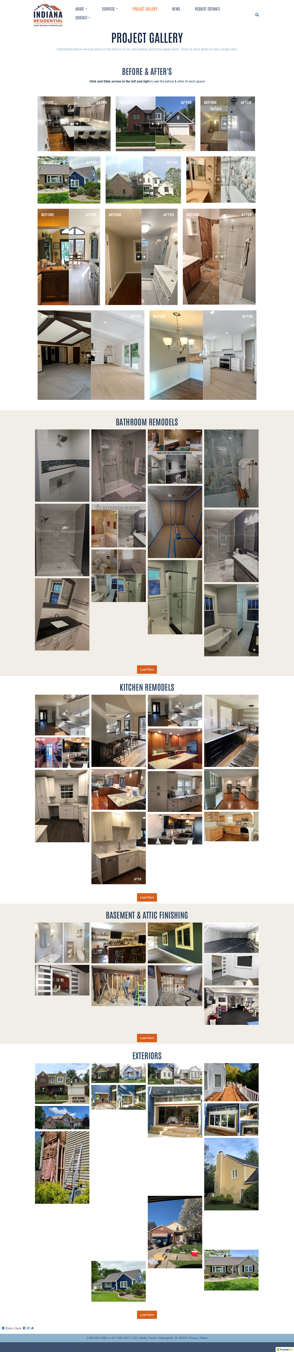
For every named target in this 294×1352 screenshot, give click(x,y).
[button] (86, 9)
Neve (36, 1347)
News (176, 8)
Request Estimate (207, 8)
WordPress (66, 1347)
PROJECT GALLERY (145, 8)
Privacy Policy (198, 1338)
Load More (147, 669)
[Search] (257, 15)
